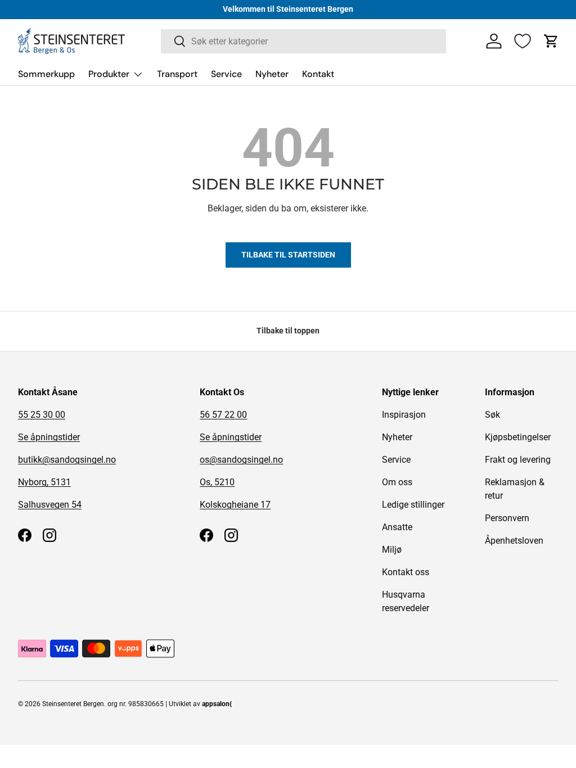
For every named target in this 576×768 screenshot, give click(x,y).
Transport (177, 74)
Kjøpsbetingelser (518, 437)
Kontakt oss (405, 572)
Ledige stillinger (413, 504)
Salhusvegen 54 (50, 504)
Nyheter (272, 74)
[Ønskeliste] (522, 41)
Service (226, 74)
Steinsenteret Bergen (73, 704)
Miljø (392, 549)
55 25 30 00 (41, 414)
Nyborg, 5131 (44, 482)
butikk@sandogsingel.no (67, 459)
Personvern (507, 518)
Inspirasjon (404, 414)
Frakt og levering (518, 459)
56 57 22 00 (223, 414)
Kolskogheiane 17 (235, 504)
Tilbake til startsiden (288, 254)
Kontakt (318, 74)
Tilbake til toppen (288, 330)
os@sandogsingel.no (241, 459)
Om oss (397, 482)
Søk (492, 414)
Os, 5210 (217, 482)
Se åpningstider (49, 437)
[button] (551, 41)
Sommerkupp (46, 74)
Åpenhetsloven (514, 540)
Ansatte (397, 527)
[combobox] (303, 41)
